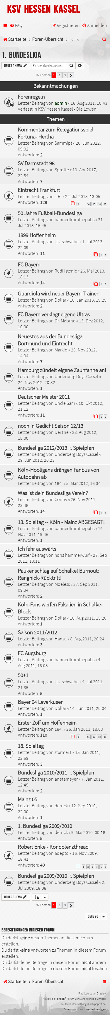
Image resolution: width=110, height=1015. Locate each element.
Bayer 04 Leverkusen (41, 701)
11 (88, 736)
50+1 (23, 675)
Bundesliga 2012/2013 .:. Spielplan (56, 447)
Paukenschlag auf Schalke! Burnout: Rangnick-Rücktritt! (58, 574)
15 (94, 204)
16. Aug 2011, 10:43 (89, 103)
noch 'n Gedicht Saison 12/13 (50, 425)
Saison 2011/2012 (37, 632)
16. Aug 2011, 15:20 (88, 618)
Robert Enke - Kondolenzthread (53, 846)
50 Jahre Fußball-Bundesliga (50, 212)
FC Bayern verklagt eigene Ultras (54, 314)
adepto (62, 853)
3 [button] (65, 75)
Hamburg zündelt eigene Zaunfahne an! (62, 369)
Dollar (60, 300)
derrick (61, 805)
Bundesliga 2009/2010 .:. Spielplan (56, 875)
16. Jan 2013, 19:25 (88, 300)
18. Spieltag (31, 745)
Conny (61, 499)
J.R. (58, 196)
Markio (61, 350)
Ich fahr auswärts (37, 548)
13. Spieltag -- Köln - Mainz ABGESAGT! (61, 521)
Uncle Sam (65, 403)
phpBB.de (100, 1004)
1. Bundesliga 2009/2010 (45, 825)
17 (105, 204)
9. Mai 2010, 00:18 (88, 832)
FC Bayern (29, 264)
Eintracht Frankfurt (39, 189)
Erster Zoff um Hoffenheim (47, 722)
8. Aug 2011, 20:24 (87, 639)
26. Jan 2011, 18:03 (84, 729)
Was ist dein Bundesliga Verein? (53, 492)
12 (94, 736)
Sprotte (62, 169)
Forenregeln (31, 96)
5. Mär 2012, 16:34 (83, 483)
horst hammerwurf (72, 555)
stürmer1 (63, 752)
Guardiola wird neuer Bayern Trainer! (59, 293)
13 (99, 736)
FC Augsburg (32, 653)
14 (88, 204)
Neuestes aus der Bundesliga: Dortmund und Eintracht (51, 340)
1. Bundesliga (21, 55)
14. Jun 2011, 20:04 (88, 708)
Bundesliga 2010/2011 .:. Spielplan (56, 772)
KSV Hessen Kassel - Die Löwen (67, 109)
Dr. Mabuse (65, 321)
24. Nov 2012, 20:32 (36, 382)
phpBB (61, 999)
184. (59, 483)
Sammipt (63, 143)
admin (61, 103)
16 (99, 204)
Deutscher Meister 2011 (44, 396)
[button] (71, 75)
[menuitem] (16, 25)
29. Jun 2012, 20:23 (36, 460)
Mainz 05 (27, 799)
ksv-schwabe (67, 241)
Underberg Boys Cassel (76, 376)
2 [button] (59, 75)
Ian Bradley (99, 993)
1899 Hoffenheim (37, 234)
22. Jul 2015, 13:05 (82, 196)
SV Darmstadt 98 (36, 163)
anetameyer (66, 779)
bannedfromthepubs (74, 219)
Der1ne (62, 432)
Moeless (62, 584)
